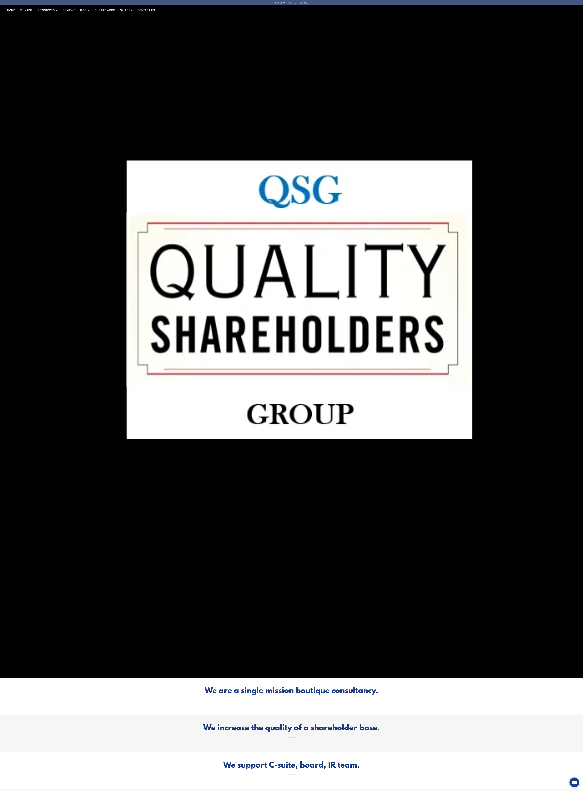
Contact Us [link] (146, 10)
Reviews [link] (69, 10)
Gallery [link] (126, 10)
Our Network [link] (104, 10)
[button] (48, 10)
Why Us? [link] (26, 10)
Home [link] (11, 10)
